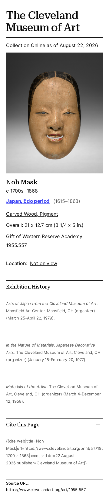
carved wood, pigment (32, 214)
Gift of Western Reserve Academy (44, 236)
